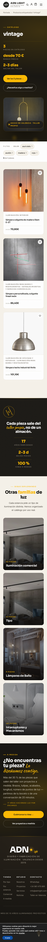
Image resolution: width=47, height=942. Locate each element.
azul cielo (27, 146)
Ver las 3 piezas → (15, 78)
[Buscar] (27, 4)
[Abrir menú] (41, 4)
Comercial (7, 894)
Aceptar (7, 938)
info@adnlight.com (38, 891)
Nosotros (21, 882)
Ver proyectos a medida (23, 823)
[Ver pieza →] (23, 190)
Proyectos (21, 886)
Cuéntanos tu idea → (24, 814)
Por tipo (6, 882)
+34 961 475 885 (37, 886)
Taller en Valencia (38, 895)
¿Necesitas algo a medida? (20, 87)
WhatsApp (34, 882)
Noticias (20, 895)
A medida (7, 899)
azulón (9, 153)
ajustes (22, 933)
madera (22, 153)
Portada (6, 12)
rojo (34, 153)
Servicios (21, 891)
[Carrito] (35, 5)
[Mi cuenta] (31, 5)
